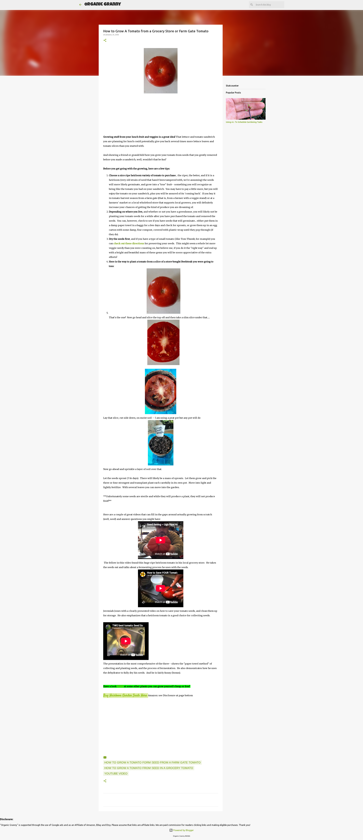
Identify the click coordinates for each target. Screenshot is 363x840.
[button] (105, 40)
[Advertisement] (160, 115)
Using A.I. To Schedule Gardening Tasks (244, 122)
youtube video (115, 773)
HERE (120, 686)
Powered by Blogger (183, 830)
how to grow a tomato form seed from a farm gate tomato (152, 762)
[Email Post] (105, 758)
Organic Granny (102, 4)
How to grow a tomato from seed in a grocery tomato (148, 768)
